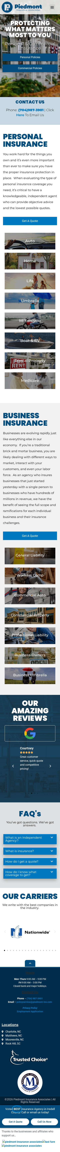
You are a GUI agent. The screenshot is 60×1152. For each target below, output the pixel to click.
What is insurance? (19, 851)
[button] (52, 7)
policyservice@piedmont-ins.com (34, 1002)
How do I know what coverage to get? (20, 873)
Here (20, 115)
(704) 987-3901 (34, 998)
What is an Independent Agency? (23, 839)
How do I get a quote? (21, 861)
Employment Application (30, 1011)
